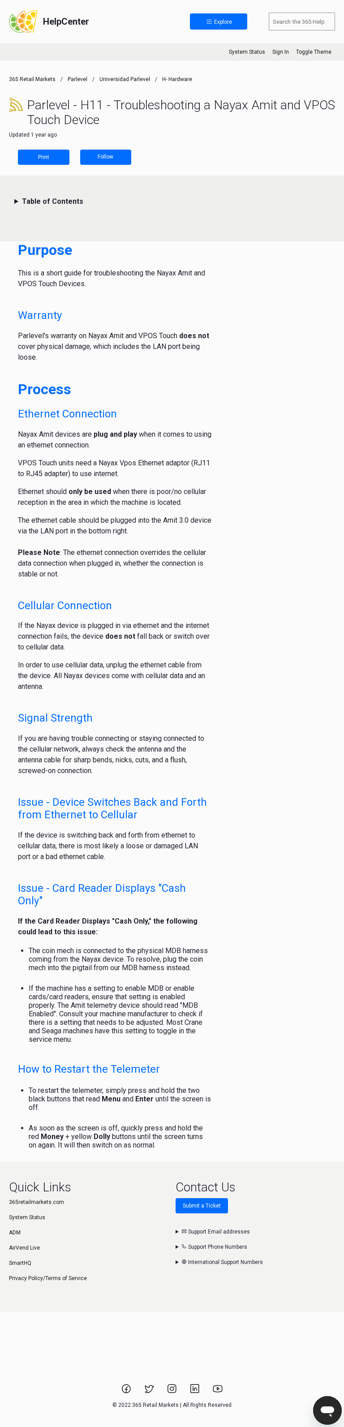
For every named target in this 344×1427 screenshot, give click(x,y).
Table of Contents (52, 201)
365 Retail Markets (32, 79)
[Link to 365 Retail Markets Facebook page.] (127, 1391)
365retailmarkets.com (36, 1202)
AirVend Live (24, 1248)
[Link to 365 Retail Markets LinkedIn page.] (195, 1391)
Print (43, 157)
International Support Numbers (225, 1262)
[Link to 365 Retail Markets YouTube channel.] (217, 1391)
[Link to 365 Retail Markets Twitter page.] (149, 1391)
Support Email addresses (218, 1232)
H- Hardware (177, 79)
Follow (105, 157)
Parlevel (77, 79)
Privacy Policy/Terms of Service (48, 1278)
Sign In (280, 52)
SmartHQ (20, 1263)
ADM (15, 1232)
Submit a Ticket (202, 1206)
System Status (247, 52)
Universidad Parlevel (124, 79)
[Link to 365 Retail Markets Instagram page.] (172, 1391)
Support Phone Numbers (217, 1247)
